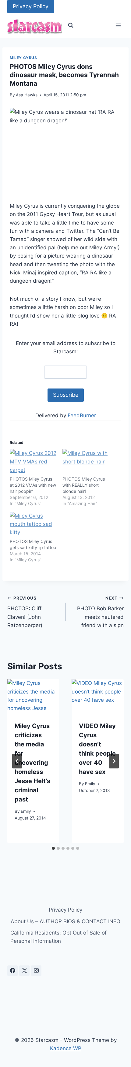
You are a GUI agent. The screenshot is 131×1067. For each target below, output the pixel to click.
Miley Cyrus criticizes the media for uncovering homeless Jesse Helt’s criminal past (32, 762)
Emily (26, 811)
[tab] (53, 848)
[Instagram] (36, 970)
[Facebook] (12, 970)
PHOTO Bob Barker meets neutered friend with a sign (100, 612)
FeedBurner (82, 415)
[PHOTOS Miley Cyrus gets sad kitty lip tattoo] (33, 525)
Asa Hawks (26, 94)
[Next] (114, 761)
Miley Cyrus (23, 57)
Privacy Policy (30, 6)
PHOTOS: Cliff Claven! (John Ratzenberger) (24, 612)
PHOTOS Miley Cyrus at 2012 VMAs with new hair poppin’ (33, 485)
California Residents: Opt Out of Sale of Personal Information (58, 937)
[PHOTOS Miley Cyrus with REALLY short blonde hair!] (85, 462)
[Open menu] (118, 25)
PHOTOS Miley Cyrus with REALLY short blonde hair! (83, 485)
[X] (24, 970)
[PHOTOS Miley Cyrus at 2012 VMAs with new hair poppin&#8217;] (33, 462)
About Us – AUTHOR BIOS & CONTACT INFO (65, 921)
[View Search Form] (70, 25)
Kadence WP (65, 1048)
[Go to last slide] (17, 761)
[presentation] (33, 696)
